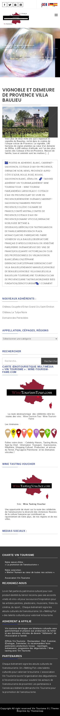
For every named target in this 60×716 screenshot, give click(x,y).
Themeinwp (37, 711)
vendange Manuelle (31, 267)
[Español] (56, 4)
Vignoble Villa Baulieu (31, 271)
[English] (44, 4)
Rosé (31, 174)
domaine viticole (27, 219)
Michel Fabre (23, 235)
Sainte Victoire (29, 251)
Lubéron (22, 227)
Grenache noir (14, 170)
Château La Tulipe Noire (15, 312)
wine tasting (27, 279)
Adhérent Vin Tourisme (18, 183)
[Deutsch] (52, 4)
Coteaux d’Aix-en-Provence (35, 166)
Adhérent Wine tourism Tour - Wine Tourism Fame (27, 187)
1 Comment (46, 283)
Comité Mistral (23, 211)
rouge (39, 174)
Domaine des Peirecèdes (15, 318)
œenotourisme (27, 283)
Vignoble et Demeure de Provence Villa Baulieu (28, 95)
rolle (23, 174)
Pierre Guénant (20, 247)
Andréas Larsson (21, 191)
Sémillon (32, 178)
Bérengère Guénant (28, 199)
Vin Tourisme (21, 275)
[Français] (48, 4)
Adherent (26, 162)
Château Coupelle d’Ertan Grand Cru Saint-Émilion (28, 307)
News (27, 170)
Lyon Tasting (35, 227)
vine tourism (36, 275)
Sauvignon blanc (15, 178)
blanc (36, 162)
